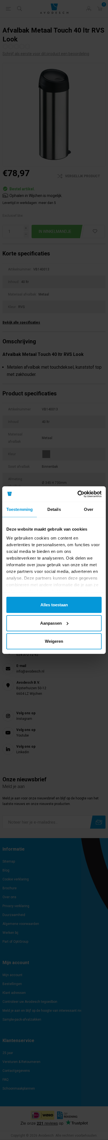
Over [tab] (88, 509)
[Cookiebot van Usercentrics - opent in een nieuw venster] (78, 494)
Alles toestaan (54, 604)
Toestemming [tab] (19, 509)
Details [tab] (54, 509)
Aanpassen (51, 623)
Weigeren (54, 641)
